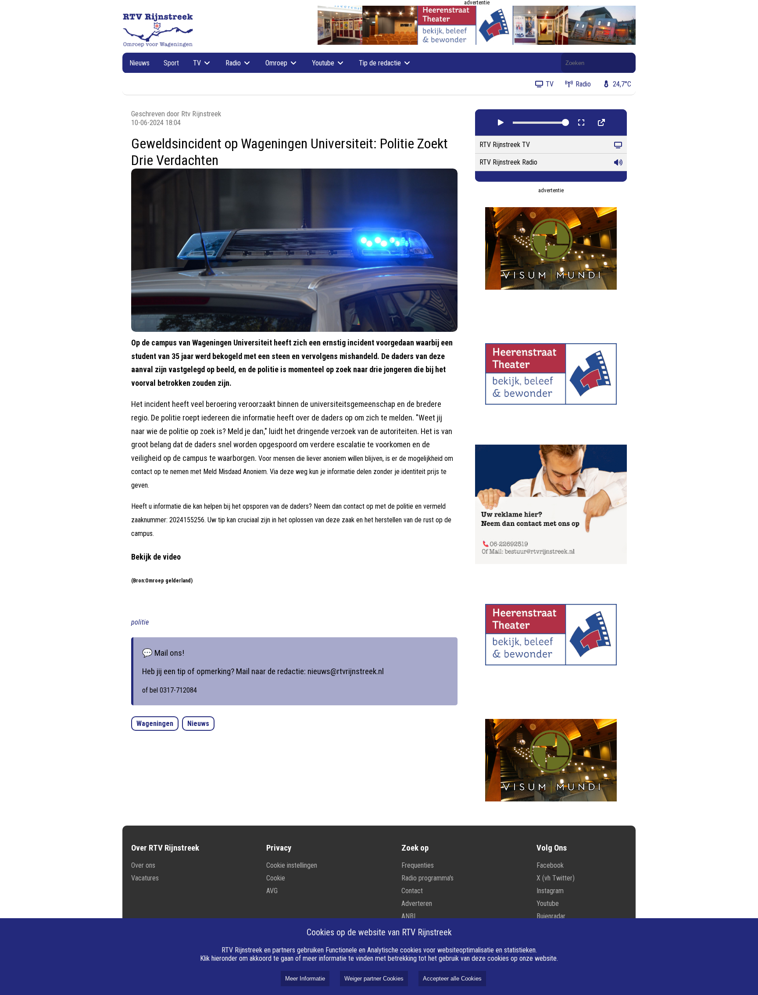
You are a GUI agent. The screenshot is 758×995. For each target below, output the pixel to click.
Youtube (324, 63)
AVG (272, 891)
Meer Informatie (305, 978)
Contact (412, 891)
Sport (171, 63)
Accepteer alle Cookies (452, 978)
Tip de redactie (381, 63)
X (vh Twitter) (555, 878)
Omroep (277, 63)
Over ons (143, 865)
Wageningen (154, 723)
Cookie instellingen (291, 865)
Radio (234, 63)
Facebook (550, 865)
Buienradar (550, 916)
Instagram (550, 891)
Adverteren (416, 903)
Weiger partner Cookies (374, 978)
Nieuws (139, 63)
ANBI (408, 916)
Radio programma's (427, 878)
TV (198, 63)
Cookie (275, 878)
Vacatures (145, 878)
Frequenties (417, 865)
